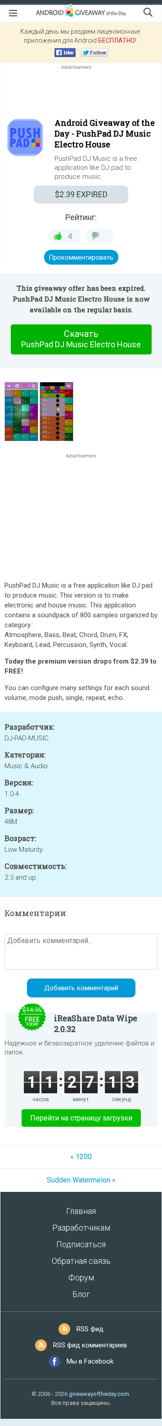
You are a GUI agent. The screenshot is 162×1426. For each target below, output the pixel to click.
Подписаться (81, 1244)
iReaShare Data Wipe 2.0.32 (95, 1023)
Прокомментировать (81, 257)
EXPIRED (81, 194)
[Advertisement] (81, 93)
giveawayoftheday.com (99, 1394)
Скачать (81, 338)
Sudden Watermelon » (81, 1180)
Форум (81, 1277)
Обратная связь (81, 1261)
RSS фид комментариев (90, 1345)
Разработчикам (81, 1227)
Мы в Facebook (90, 1361)
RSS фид (90, 1329)
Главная (81, 1211)
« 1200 (81, 1156)
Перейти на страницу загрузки (81, 1118)
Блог (81, 1294)
